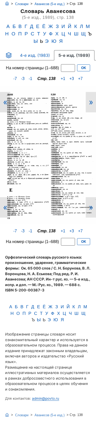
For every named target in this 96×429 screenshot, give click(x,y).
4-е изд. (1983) (35, 55)
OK (83, 68)
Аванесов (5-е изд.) (50, 4)
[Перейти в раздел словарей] (9, 55)
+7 (80, 78)
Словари (21, 4)
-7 (15, 78)
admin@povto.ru (45, 398)
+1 (63, 78)
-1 (30, 78)
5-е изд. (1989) (74, 55)
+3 (71, 78)
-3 (23, 78)
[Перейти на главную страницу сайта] (7, 4)
